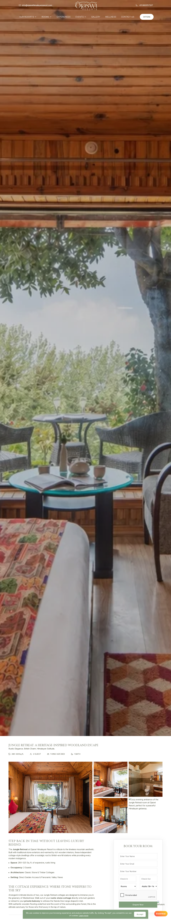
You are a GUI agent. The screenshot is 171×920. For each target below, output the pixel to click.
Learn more (83, 915)
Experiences (63, 17)
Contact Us (127, 17)
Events (79, 17)
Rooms (45, 17)
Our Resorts (26, 17)
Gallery (95, 17)
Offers (146, 17)
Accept (140, 914)
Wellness (110, 17)
